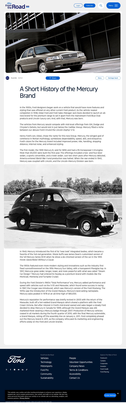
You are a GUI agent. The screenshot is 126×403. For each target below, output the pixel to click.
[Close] (118, 395)
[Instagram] (15, 370)
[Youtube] (19, 370)
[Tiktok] (27, 370)
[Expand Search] (101, 5)
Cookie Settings (110, 395)
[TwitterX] (6, 370)
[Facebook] (11, 370)
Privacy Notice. (25, 398)
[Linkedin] (23, 370)
